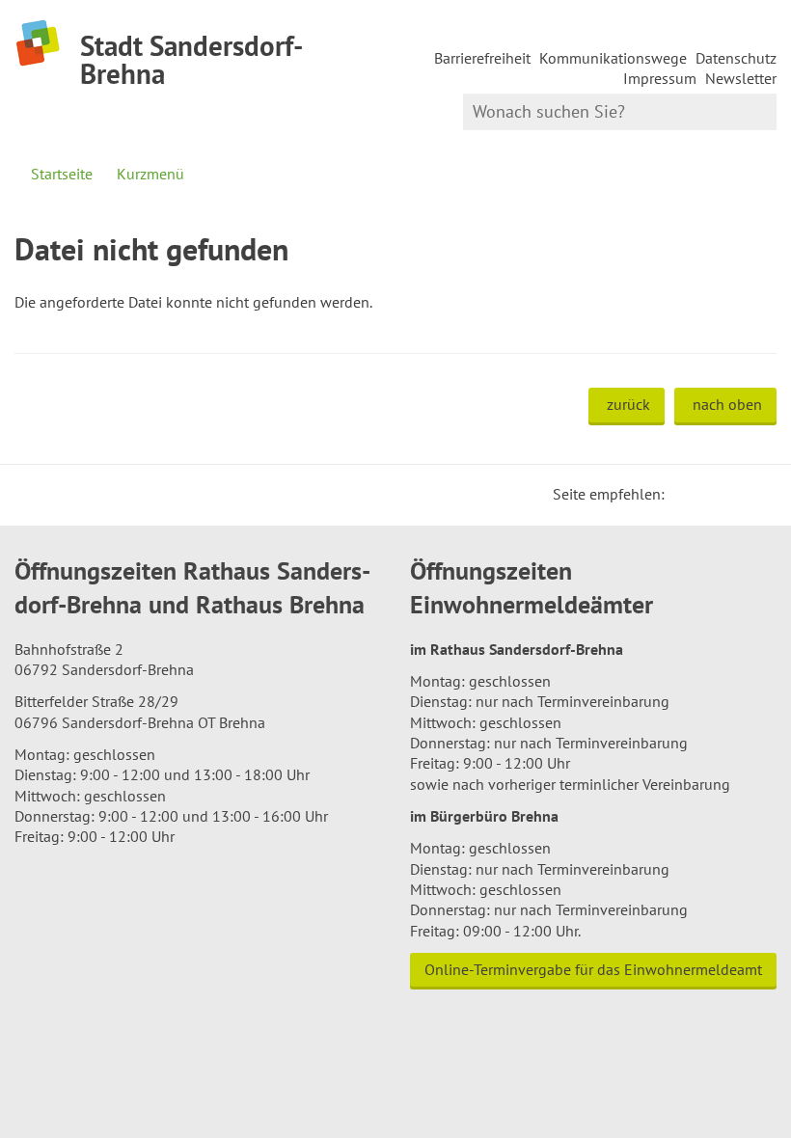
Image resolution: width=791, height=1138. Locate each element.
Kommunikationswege (613, 58)
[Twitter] (686, 493)
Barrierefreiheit (482, 58)
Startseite (62, 173)
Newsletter (741, 78)
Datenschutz (736, 58)
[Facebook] (709, 493)
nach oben (727, 404)
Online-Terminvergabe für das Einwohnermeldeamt (593, 969)
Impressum (659, 78)
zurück (628, 404)
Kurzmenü (150, 173)
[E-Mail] (732, 493)
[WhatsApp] (755, 493)
